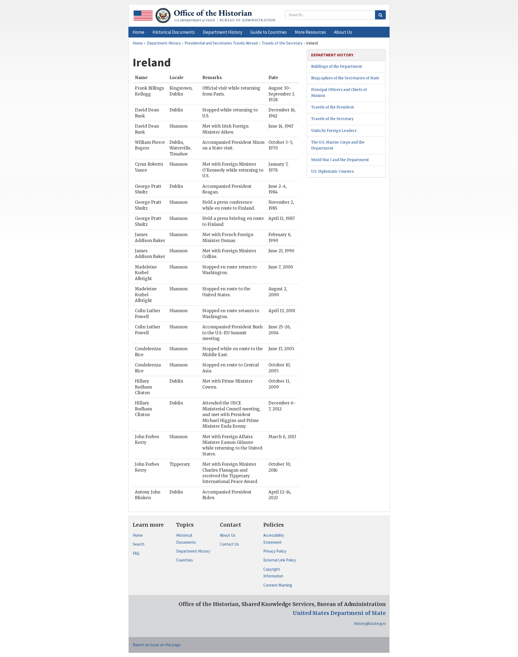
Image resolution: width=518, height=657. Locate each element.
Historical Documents (186, 539)
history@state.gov (370, 623)
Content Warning (277, 585)
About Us (228, 535)
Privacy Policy (274, 551)
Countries (184, 560)
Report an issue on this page (157, 644)
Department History (193, 551)
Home (138, 535)
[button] (173, 32)
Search (138, 544)
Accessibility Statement (273, 539)
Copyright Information (273, 573)
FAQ (136, 553)
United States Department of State (339, 613)
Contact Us (229, 544)
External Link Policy (279, 560)
